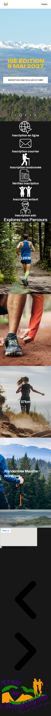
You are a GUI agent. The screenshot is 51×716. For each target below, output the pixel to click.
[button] (25, 600)
